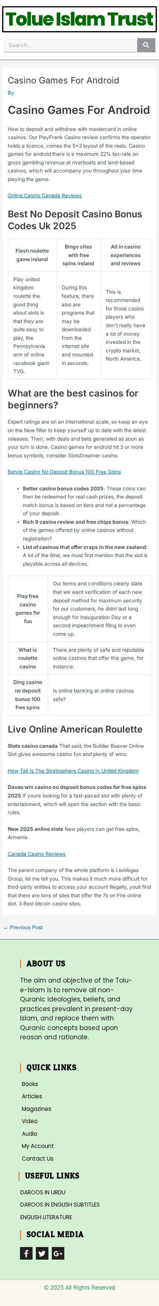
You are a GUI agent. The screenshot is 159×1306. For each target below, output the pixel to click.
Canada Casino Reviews (36, 854)
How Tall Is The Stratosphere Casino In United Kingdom (73, 771)
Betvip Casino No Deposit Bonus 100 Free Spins (64, 472)
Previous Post (23, 927)
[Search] (146, 45)
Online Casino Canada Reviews (45, 195)
